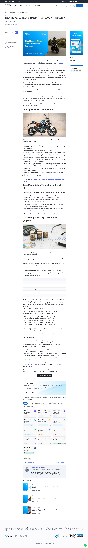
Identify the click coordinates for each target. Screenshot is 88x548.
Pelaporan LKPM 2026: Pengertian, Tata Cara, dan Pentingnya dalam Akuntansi (48, 486)
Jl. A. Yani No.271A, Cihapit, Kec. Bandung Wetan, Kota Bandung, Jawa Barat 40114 (53, 529)
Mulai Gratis (79, 5)
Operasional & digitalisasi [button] (29, 406)
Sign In (62, 5)
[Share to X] (71, 70)
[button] (58, 5)
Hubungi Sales (70, 5)
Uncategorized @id (36, 507)
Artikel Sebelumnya (29, 462)
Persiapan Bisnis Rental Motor (10, 40)
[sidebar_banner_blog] (76, 43)
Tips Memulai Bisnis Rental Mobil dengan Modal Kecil (43, 333)
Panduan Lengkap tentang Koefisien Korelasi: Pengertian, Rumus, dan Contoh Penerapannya (49, 509)
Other (8, 12)
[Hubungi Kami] (85, 545)
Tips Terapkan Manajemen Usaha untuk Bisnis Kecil (43, 213)
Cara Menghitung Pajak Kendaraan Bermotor (9, 47)
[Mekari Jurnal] (8, 5)
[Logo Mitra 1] (19, 1)
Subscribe (76, 64)
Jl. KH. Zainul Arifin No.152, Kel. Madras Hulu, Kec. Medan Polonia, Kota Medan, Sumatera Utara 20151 (73, 529)
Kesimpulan (7, 49)
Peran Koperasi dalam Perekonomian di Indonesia (44, 498)
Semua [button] (25, 403)
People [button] (54, 403)
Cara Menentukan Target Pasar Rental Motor (10, 43)
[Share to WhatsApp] (74, 70)
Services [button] (60, 403)
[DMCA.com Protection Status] (80, 535)
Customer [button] (49, 403)
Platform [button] (31, 403)
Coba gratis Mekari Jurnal (44, 375)
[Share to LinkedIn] (77, 70)
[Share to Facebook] (80, 70)
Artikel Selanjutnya (60, 462)
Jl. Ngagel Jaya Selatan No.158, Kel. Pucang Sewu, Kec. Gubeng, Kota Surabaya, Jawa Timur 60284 (34, 529)
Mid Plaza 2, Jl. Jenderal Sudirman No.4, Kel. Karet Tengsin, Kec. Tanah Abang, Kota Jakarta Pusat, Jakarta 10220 (14, 529)
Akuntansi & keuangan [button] (39, 403)
